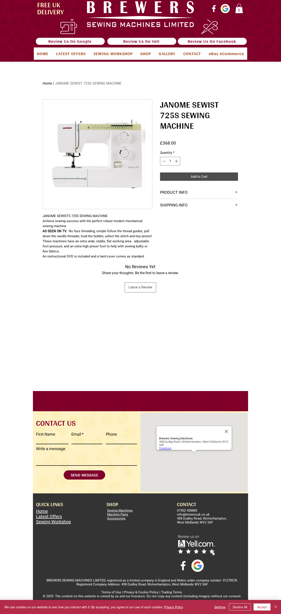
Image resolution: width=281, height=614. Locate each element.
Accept (262, 607)
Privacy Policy (173, 607)
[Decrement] (164, 161)
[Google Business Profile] (225, 8)
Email (76, 434)
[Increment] (177, 161)
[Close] (275, 606)
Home (47, 83)
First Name (45, 434)
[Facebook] (213, 8)
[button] (239, 8)
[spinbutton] (170, 161)
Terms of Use (111, 592)
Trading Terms (171, 592)
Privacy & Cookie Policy (141, 592)
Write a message (50, 449)
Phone (111, 434)
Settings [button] (219, 607)
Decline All (240, 607)
